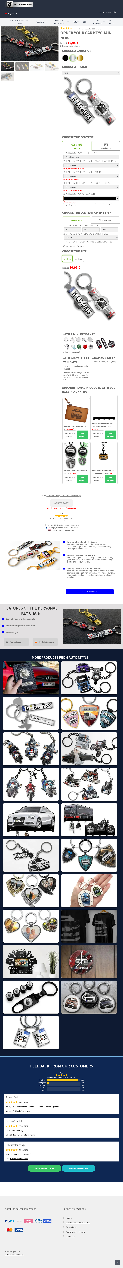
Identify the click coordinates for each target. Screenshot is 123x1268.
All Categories (97, 22)
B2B (84, 22)
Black (65, 58)
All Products (113, 22)
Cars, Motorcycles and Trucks (19, 22)
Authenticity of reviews (75, 1232)
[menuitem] (11, 13)
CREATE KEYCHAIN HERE (89, 591)
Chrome (73, 58)
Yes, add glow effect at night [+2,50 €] (75, 367)
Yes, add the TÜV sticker (75, 246)
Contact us (70, 1236)
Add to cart (61, 502)
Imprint (69, 1218)
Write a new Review (78, 1168)
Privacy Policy (71, 1227)
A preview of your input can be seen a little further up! (63, 496)
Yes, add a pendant (72, 352)
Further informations (21, 1111)
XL (78, 258)
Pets (75, 22)
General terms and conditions (78, 1222)
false (65, 626)
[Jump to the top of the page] (117, 1262)
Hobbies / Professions (59, 22)
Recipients (40, 22)
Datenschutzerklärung (14, 1254)
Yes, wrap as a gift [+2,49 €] (105, 361)
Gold (80, 58)
